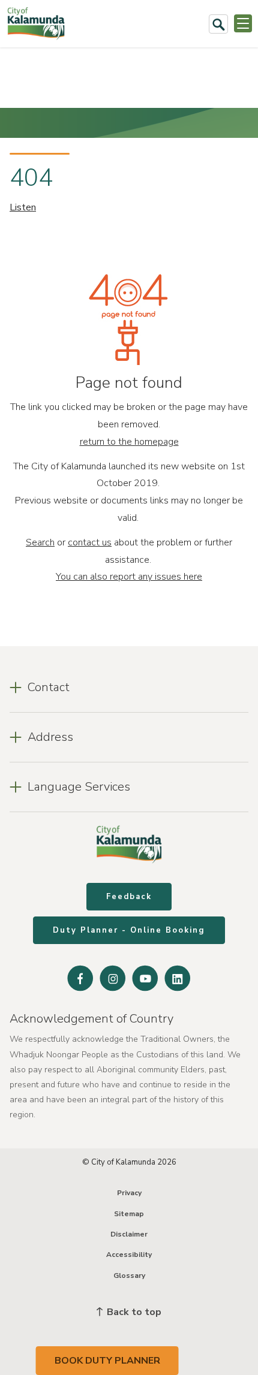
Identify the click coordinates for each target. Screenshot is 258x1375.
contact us (90, 542)
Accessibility (129, 1254)
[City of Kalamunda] (36, 23)
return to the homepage (129, 441)
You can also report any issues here (129, 576)
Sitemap (129, 1214)
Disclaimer (129, 1234)
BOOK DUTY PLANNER (107, 1360)
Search (40, 542)
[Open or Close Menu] (243, 23)
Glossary (129, 1275)
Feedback (129, 896)
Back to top (132, 1312)
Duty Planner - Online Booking (129, 930)
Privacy (129, 1193)
